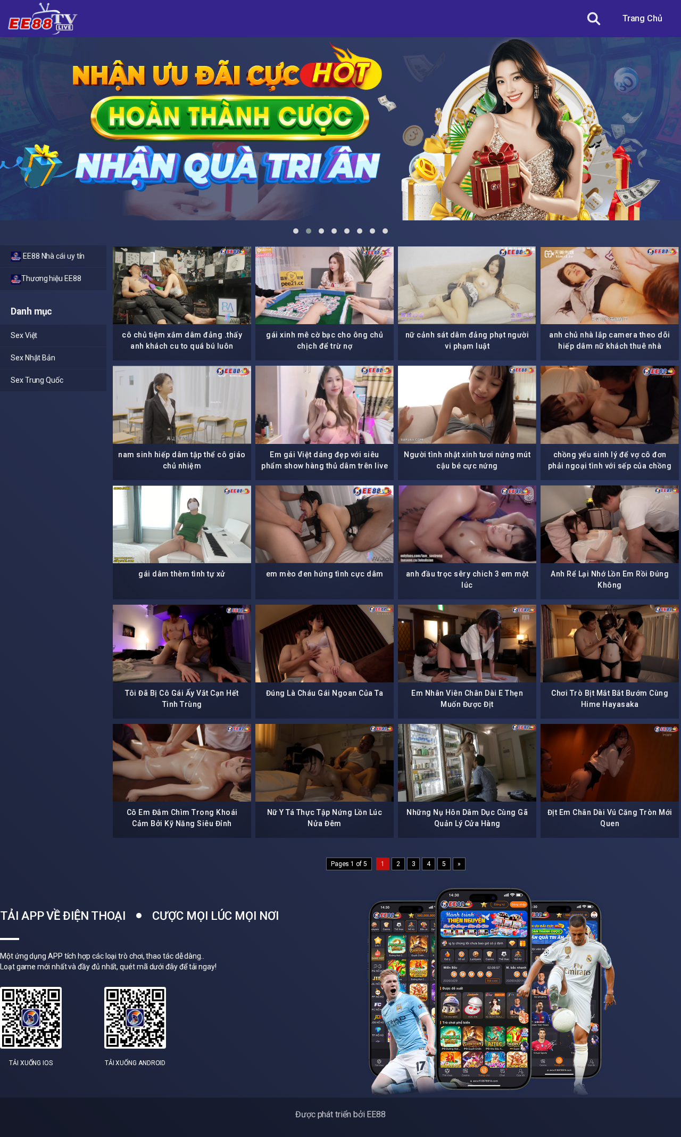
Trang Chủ (642, 18)
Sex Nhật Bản (33, 357)
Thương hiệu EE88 (51, 278)
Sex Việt (24, 335)
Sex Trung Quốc (37, 380)
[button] (295, 231)
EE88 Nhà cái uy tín (53, 256)
